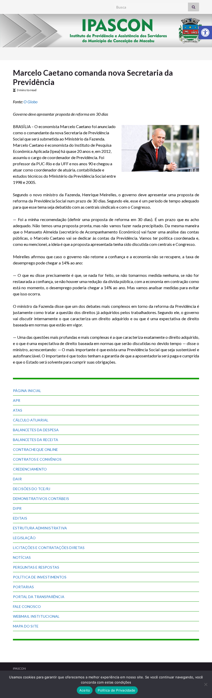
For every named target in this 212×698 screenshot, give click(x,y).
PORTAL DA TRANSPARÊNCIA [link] (38, 596)
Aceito (84, 690)
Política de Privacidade (116, 690)
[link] (205, 32)
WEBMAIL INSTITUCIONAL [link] (36, 616)
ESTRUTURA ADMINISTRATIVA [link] (40, 528)
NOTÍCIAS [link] (22, 557)
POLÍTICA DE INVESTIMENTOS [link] (39, 577)
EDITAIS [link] (20, 518)
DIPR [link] (17, 508)
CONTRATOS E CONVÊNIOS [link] (37, 459)
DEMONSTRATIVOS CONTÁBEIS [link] (41, 498)
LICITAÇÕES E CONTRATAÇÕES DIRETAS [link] (49, 547)
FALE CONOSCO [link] (27, 606)
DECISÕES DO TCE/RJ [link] (31, 489)
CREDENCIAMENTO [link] (30, 469)
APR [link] (16, 400)
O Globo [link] (30, 101)
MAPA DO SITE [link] (26, 626)
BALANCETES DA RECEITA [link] (35, 439)
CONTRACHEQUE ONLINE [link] (35, 449)
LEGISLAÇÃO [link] (24, 538)
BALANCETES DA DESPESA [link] (36, 430)
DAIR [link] (17, 479)
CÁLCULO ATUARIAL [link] (30, 420)
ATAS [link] (17, 410)
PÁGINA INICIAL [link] (27, 390)
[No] (205, 684)
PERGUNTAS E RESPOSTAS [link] (36, 567)
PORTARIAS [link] (23, 587)
